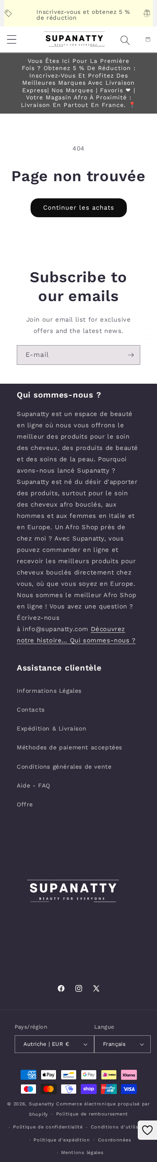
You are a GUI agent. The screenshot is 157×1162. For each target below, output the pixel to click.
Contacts (31, 709)
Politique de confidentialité (48, 1127)
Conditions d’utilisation (121, 1127)
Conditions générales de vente (64, 766)
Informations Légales (49, 690)
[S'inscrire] (130, 355)
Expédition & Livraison (51, 728)
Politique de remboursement (92, 1114)
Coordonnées (114, 1140)
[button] (115, 40)
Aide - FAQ (33, 785)
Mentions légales (82, 1152)
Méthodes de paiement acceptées (69, 747)
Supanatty (41, 1104)
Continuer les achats (78, 207)
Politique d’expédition (61, 1140)
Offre (25, 804)
